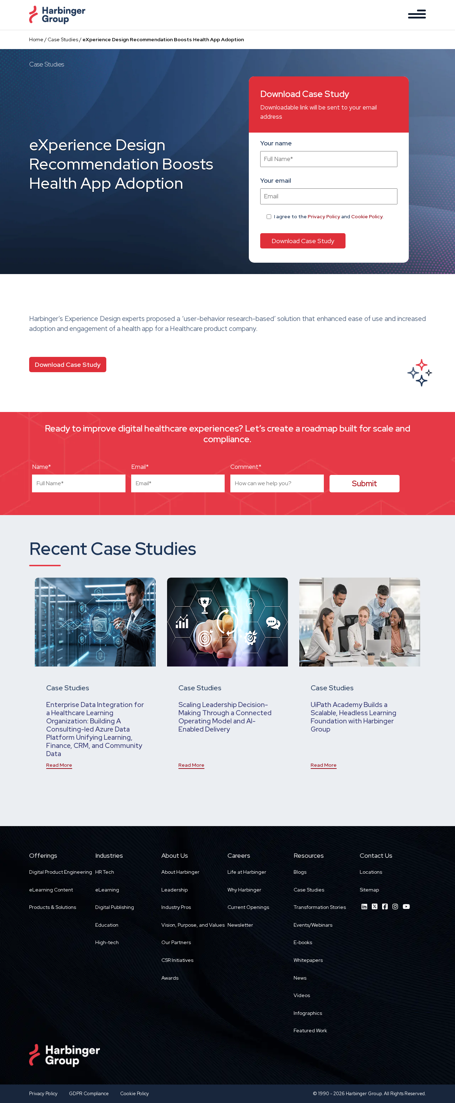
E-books (303, 942)
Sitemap (369, 890)
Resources (309, 855)
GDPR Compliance (89, 1094)
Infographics (308, 1013)
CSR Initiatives (177, 960)
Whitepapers (308, 960)
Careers (239, 855)
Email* (140, 467)
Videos (302, 995)
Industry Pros (176, 907)
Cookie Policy (366, 216)
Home (36, 39)
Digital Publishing (114, 907)
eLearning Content (51, 890)
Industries (109, 855)
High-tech (107, 942)
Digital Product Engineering (60, 872)
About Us (174, 855)
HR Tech (104, 872)
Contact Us (376, 855)
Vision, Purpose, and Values (193, 925)
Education (106, 925)
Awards (169, 978)
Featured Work (310, 1030)
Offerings (43, 855)
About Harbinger (180, 872)
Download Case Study (68, 364)
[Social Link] (364, 907)
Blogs (300, 872)
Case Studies (63, 39)
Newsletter (240, 925)
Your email (275, 180)
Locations (371, 872)
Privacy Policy (324, 216)
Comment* (245, 467)
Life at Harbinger (247, 872)
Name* (41, 467)
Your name (276, 143)
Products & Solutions (52, 907)
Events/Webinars (313, 925)
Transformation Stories (320, 907)
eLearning (107, 890)
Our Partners (176, 942)
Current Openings (248, 907)
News (300, 978)
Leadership (174, 890)
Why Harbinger (244, 890)
